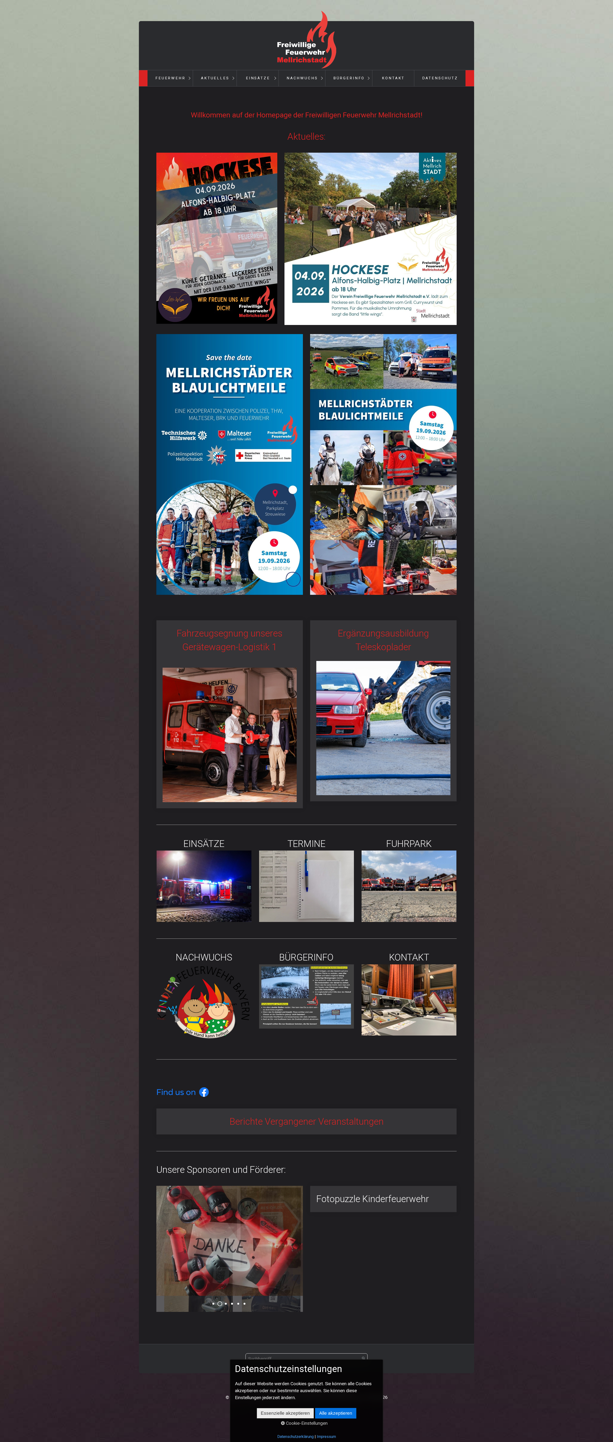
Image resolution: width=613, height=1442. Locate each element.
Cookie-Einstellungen (306, 1423)
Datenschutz (440, 78)
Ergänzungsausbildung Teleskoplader (383, 710)
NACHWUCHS (204, 996)
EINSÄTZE (204, 879)
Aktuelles (215, 78)
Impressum (326, 1436)
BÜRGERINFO (306, 989)
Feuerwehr (170, 78)
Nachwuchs (302, 78)
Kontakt (393, 78)
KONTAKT (409, 993)
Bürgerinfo (349, 78)
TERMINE (306, 879)
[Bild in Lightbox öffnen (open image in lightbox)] (216, 238)
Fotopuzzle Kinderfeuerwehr (383, 1199)
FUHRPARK (409, 879)
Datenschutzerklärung (295, 1436)
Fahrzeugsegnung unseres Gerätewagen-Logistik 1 (230, 714)
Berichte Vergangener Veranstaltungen (307, 1122)
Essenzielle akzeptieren (285, 1413)
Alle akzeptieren (335, 1413)
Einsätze (258, 78)
